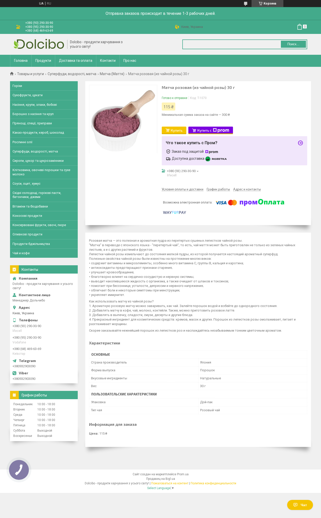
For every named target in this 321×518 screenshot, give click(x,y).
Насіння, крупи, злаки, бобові (35, 105)
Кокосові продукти (27, 216)
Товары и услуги (30, 74)
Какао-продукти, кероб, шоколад (38, 132)
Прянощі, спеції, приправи (32, 123)
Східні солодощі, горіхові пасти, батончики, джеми (37, 195)
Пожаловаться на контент (169, 483)
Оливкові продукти (27, 234)
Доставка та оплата (75, 61)
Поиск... (293, 44)
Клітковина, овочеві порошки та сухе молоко (41, 172)
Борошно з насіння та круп (33, 114)
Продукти (43, 61)
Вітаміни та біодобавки (30, 206)
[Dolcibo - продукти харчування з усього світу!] (39, 44)
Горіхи (17, 86)
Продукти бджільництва (31, 244)
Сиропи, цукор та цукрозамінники (38, 161)
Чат (304, 505)
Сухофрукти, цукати (28, 95)
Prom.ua (183, 474)
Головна (21, 61)
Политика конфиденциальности (213, 483)
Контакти (108, 61)
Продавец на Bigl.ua (160, 479)
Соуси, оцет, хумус (26, 183)
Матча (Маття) (112, 74)
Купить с (204, 130)
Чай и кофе (21, 253)
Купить (177, 130)
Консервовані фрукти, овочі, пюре (39, 225)
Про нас (129, 61)
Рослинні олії (22, 142)
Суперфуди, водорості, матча (72, 74)
